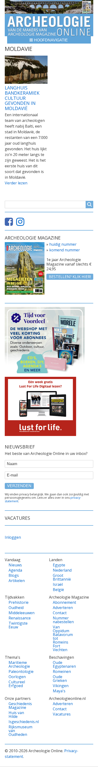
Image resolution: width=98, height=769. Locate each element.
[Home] (49, 25)
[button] (49, 40)
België (58, 589)
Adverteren (63, 607)
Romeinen (62, 671)
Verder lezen (16, 183)
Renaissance (19, 618)
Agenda (15, 570)
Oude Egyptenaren (63, 664)
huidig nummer (63, 244)
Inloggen (13, 537)
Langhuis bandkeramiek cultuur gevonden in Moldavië (22, 97)
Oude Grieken (60, 678)
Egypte (59, 565)
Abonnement (63, 602)
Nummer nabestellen (63, 620)
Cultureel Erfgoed (17, 684)
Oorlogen (17, 676)
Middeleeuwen (19, 612)
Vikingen (61, 685)
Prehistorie (19, 602)
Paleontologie (19, 671)
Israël (58, 584)
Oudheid (16, 607)
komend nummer (64, 250)
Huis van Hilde (16, 714)
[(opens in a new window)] (10, 223)
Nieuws (15, 565)
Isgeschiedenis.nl (19, 721)
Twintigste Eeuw (18, 625)
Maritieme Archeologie (19, 664)
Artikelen (17, 580)
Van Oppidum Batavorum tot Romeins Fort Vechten (63, 638)
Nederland (62, 570)
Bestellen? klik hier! (70, 276)
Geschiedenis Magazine (19, 705)
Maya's (59, 691)
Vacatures (62, 714)
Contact (60, 612)
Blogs (14, 575)
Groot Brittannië (62, 577)
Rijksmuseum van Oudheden (19, 731)
